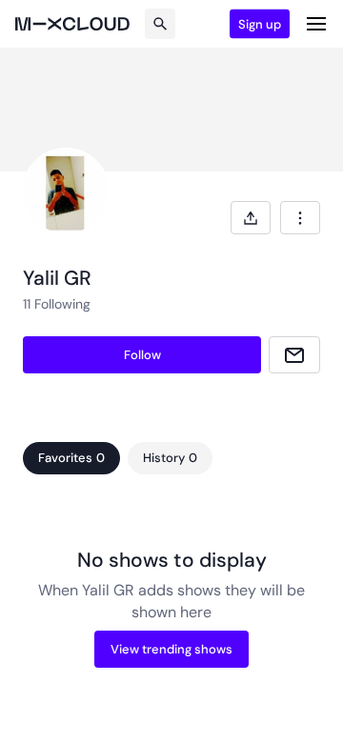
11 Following (57, 303)
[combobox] (300, 217)
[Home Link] (72, 23)
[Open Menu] (316, 23)
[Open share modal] (251, 217)
